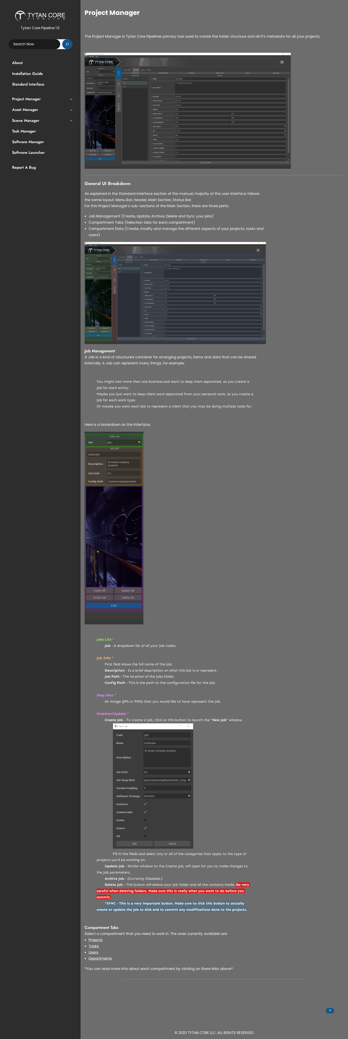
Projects (96, 940)
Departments (100, 958)
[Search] (67, 44)
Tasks (94, 946)
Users (93, 952)
